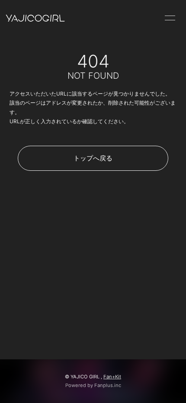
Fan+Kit (112, 377)
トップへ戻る (93, 158)
